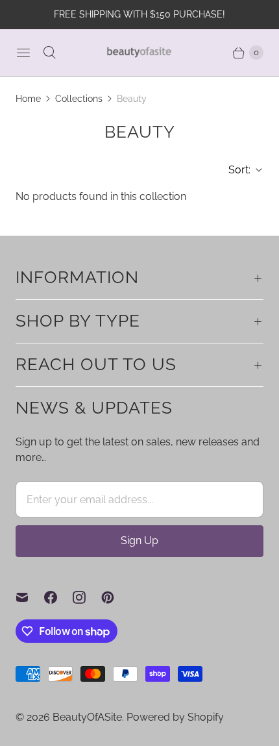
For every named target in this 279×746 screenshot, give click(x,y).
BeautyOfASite (87, 717)
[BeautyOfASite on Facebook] (58, 597)
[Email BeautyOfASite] (30, 597)
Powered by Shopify (175, 717)
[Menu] (23, 52)
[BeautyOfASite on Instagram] (87, 597)
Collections (79, 98)
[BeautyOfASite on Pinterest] (115, 597)
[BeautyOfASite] (139, 52)
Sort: (235, 170)
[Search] (49, 52)
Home (28, 98)
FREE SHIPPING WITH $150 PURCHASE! (139, 14)
